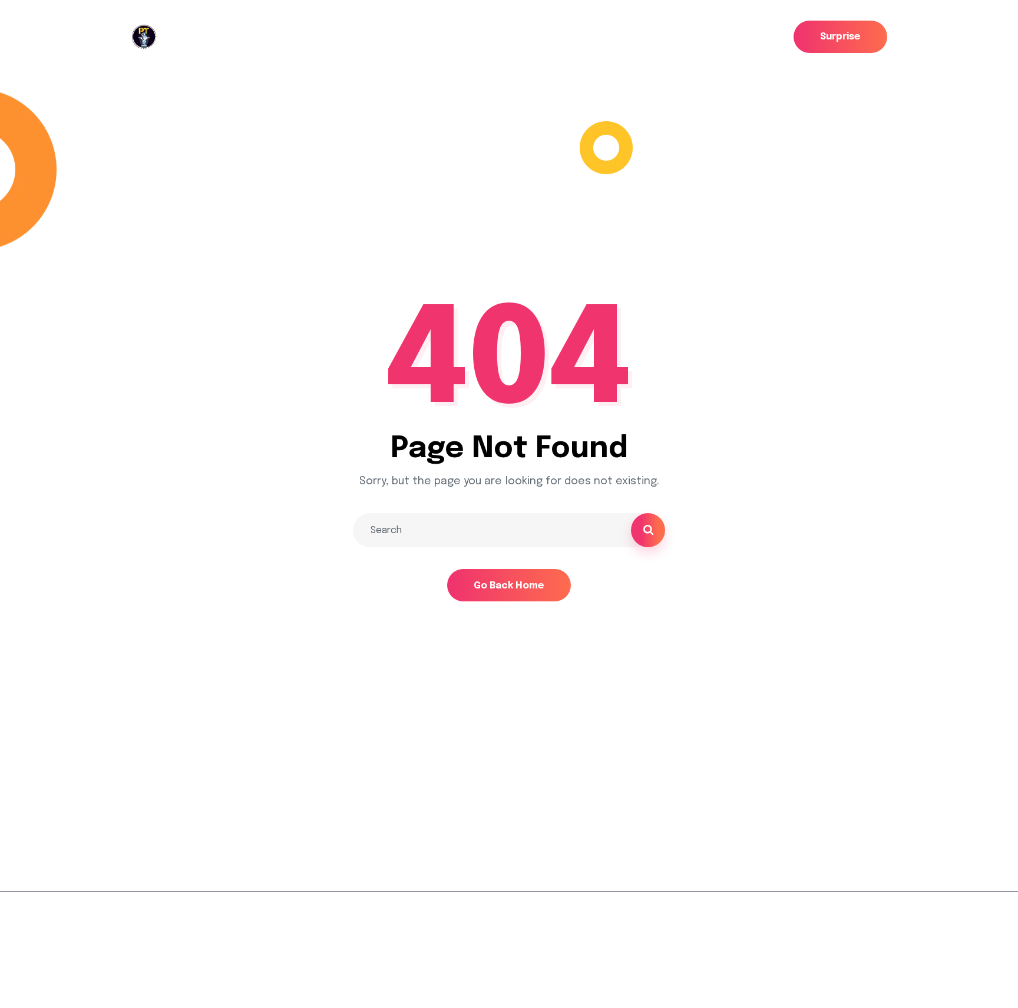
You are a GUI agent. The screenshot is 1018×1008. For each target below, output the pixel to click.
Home (145, 198)
